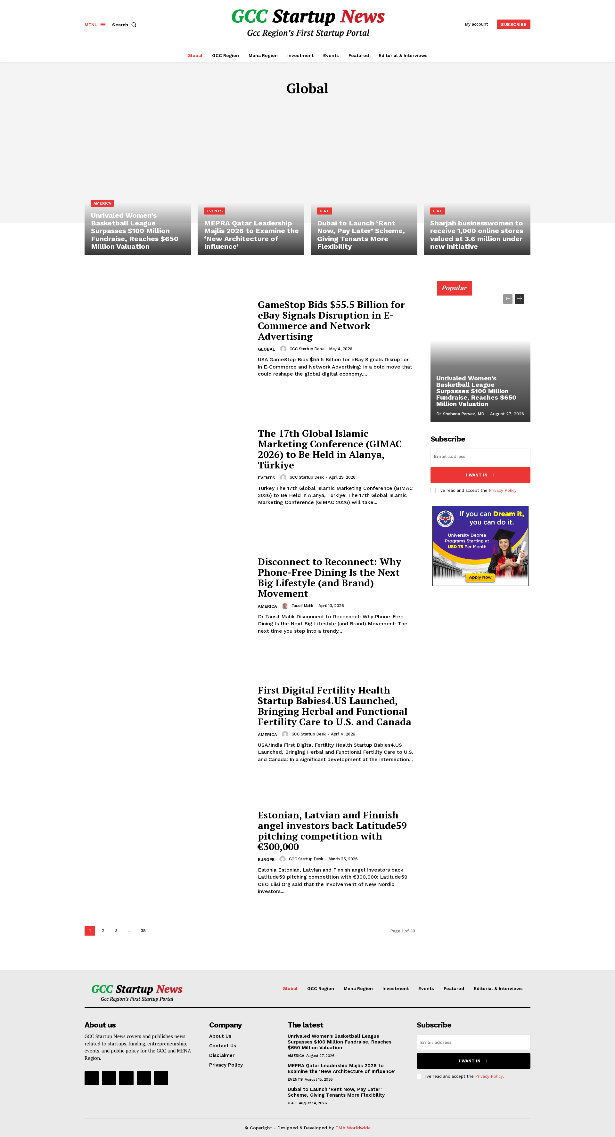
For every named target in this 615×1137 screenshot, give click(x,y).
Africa (269, 107)
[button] (125, 24)
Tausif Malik (302, 605)
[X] (161, 1078)
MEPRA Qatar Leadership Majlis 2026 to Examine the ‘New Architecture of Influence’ (341, 1068)
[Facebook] (92, 1078)
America (295, 107)
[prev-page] (507, 299)
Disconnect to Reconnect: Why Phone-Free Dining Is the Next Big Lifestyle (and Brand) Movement (329, 577)
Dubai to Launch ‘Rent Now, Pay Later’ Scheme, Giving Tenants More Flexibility (336, 1092)
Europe (338, 107)
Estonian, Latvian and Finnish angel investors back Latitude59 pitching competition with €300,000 (332, 830)
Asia (317, 107)
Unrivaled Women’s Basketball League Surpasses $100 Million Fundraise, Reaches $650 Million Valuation (476, 391)
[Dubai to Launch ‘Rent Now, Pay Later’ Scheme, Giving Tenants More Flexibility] (364, 191)
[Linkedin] (126, 1078)
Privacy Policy (502, 490)
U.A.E (325, 211)
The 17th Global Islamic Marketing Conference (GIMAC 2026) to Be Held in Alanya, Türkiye (330, 449)
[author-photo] (284, 348)
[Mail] (144, 1078)
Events (215, 211)
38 (143, 930)
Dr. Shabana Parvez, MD (460, 413)
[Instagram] (109, 1078)
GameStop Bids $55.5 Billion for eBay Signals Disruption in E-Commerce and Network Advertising (331, 320)
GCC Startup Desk (307, 348)
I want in (477, 475)
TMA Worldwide (353, 1127)
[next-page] (157, 931)
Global (266, 349)
